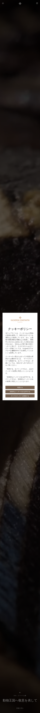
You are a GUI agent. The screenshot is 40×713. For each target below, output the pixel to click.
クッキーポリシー (27, 363)
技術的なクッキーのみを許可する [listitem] (20, 391)
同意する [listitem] (20, 387)
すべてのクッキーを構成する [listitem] (20, 396)
